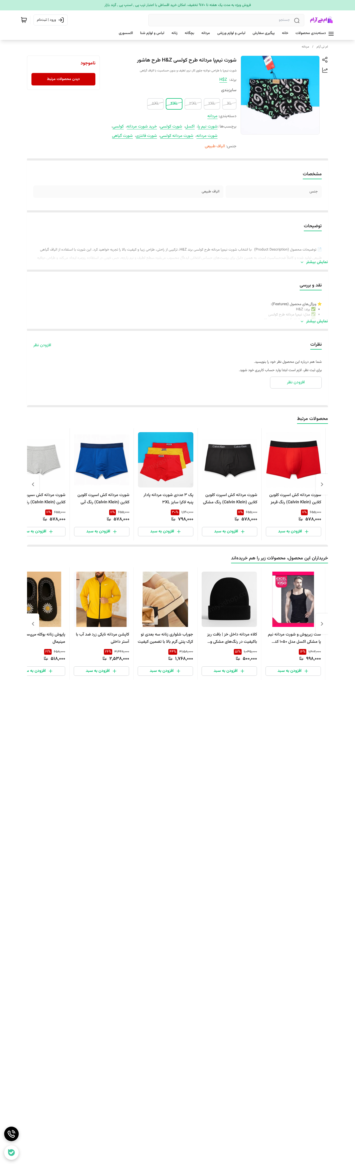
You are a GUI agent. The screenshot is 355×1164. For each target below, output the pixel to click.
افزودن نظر (42, 345)
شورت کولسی (171, 126)
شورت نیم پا (208, 126)
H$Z (223, 80)
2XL (211, 104)
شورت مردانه (207, 136)
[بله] (11, 1152)
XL (229, 104)
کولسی (118, 126)
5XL (155, 104)
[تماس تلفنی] (11, 1134)
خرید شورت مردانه (142, 126)
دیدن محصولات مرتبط (63, 79)
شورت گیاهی (122, 136)
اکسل (190, 126)
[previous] (322, 484)
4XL (174, 104)
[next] (33, 484)
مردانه (305, 46)
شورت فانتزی (146, 136)
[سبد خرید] (24, 20)
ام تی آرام (322, 46)
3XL (193, 104)
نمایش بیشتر (317, 262)
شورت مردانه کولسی (176, 136)
